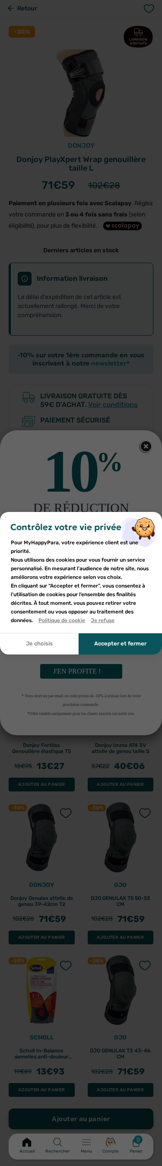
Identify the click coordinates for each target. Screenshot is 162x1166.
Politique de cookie (61, 620)
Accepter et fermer (120, 643)
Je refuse (102, 620)
